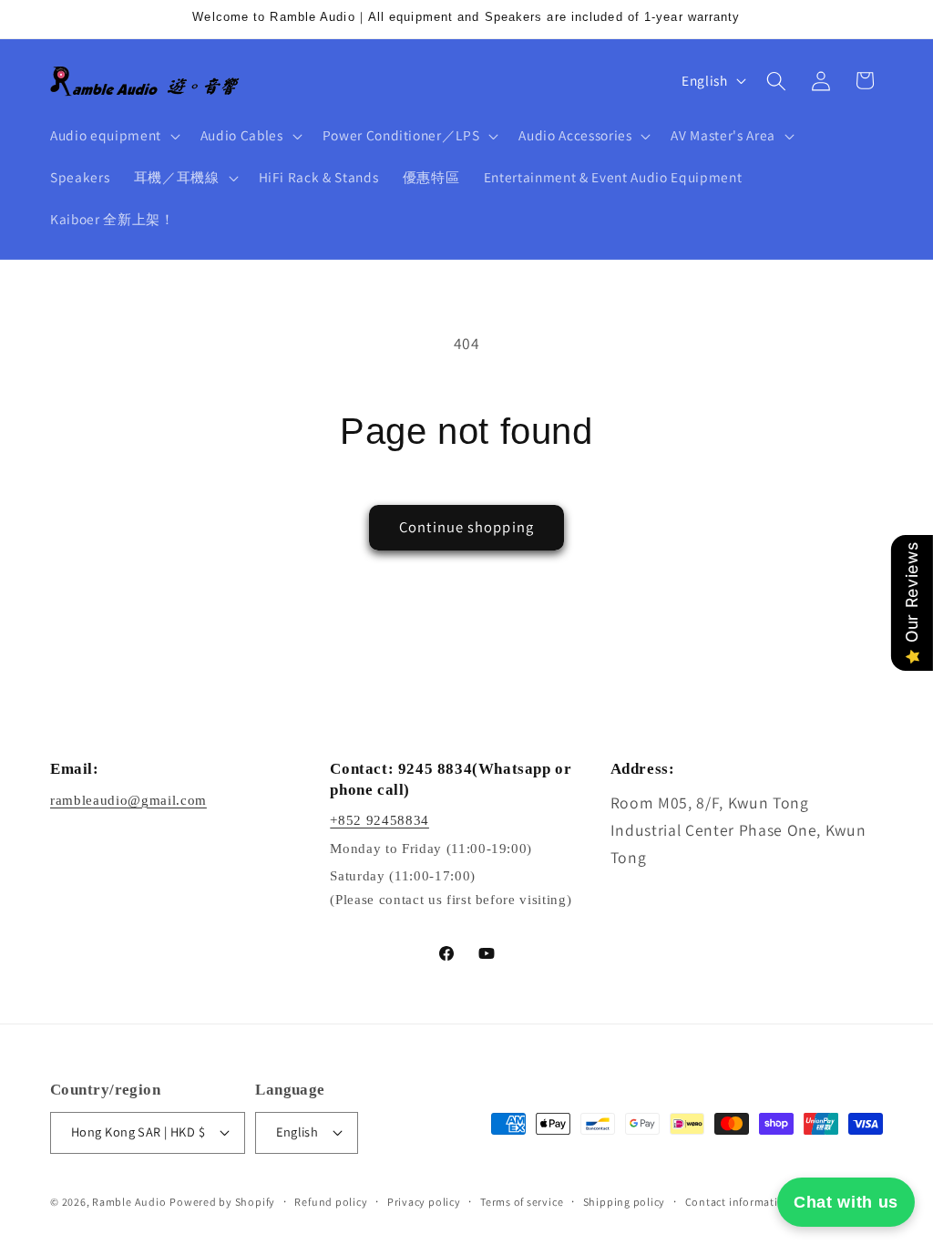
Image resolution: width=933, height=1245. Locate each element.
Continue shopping (466, 527)
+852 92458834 (379, 820)
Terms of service (521, 1202)
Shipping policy (624, 1202)
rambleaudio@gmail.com (128, 800)
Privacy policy (424, 1202)
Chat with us (846, 1202)
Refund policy (330, 1202)
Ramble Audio (129, 1202)
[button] (113, 136)
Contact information (739, 1202)
